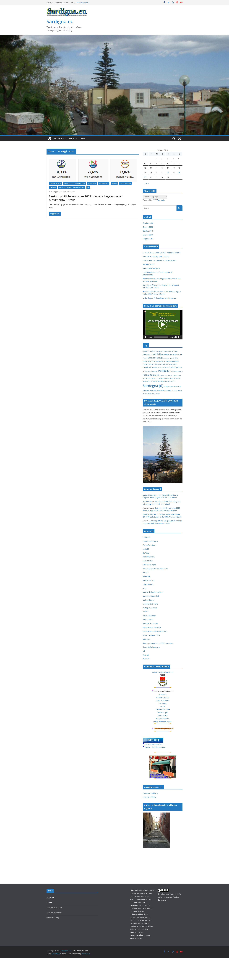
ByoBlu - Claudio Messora (155, 747)
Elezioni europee (55, 183)
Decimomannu (174, 354)
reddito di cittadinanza (167, 378)
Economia (163, 694)
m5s (156, 364)
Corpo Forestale (149, 545)
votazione (149, 393)
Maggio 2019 (148, 239)
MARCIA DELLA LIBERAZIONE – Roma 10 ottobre (161, 253)
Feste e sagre (162, 712)
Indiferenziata (148, 364)
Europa (167, 361)
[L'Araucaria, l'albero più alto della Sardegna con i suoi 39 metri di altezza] (162, 428)
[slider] (161, 337)
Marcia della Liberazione (152, 592)
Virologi (146, 655)
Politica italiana (151, 374)
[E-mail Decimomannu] (164, 729)
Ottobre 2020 (148, 223)
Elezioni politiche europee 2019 (74, 183)
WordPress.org (53, 918)
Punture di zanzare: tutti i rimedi (156, 256)
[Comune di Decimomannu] (162, 675)
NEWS (83, 138)
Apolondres (147, 501)
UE (88, 187)
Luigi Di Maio (92, 183)
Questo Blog (135, 890)
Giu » (147, 183)
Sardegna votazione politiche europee (71, 187)
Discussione (155, 357)
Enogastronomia (162, 718)
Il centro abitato (162, 697)
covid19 (156, 354)
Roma (159, 381)
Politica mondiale (166, 375)
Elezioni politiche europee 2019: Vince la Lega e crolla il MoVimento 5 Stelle (86, 198)
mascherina (156, 367)
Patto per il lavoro (151, 371)
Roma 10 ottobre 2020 (151, 635)
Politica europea (125, 183)
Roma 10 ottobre (168, 381)
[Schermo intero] (179, 337)
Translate (161, 200)
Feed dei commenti (54, 913)
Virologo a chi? (148, 264)
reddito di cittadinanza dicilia (154, 631)
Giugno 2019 (148, 235)
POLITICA (73, 138)
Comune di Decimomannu (162, 672)
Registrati (50, 898)
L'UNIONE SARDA (149, 797)
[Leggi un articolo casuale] (179, 138)
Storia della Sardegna (151, 268)
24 (168, 172)
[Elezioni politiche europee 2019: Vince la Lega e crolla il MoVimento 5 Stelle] (93, 170)
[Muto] (175, 337)
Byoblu (146, 351)
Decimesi (165, 354)
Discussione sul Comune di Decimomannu (94, 2)
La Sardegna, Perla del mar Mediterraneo (159, 298)
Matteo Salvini (103, 183)
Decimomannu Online (153, 744)
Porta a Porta (148, 619)
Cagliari (152, 351)
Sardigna (154, 390)
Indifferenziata (148, 580)
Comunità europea (150, 541)
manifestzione (163, 364)
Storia (162, 706)
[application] (162, 324)
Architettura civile (163, 709)
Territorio (162, 703)
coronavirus (168, 351)
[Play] (146, 337)
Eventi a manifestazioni (162, 721)
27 (145, 177)
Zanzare (156, 393)
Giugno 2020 (148, 227)
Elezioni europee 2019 (170, 358)
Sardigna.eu (60, 21)
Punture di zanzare (151, 378)
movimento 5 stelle (168, 367)
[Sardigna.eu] (49, 138)
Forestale (175, 361)
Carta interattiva (162, 700)
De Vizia (146, 553)
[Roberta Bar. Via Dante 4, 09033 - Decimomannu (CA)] (162, 757)
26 (179, 172)
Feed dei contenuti (54, 908)
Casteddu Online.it (150, 793)
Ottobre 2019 (148, 231)
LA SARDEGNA (59, 138)
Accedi (49, 903)
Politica (114, 183)
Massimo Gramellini (151, 596)
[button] (162, 324)
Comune (159, 351)
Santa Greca (162, 715)
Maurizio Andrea (69, 192)
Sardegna (53, 187)
